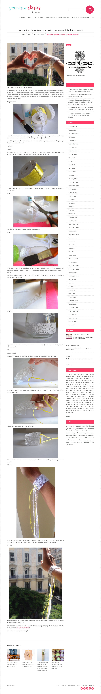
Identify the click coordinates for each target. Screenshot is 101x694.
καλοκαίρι (91, 435)
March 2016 (72, 255)
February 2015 (73, 300)
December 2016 (74, 224)
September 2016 (74, 234)
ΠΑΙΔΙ (41, 17)
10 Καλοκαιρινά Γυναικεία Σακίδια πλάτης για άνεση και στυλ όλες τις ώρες (27, 664)
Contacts (91, 685)
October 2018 (73, 147)
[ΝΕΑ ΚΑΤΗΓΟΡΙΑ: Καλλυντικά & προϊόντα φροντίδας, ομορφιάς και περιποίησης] (58, 655)
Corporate (84, 685)
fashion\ (83, 426)
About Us (64, 685)
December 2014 (74, 307)
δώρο (79, 435)
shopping (71, 430)
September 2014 (74, 318)
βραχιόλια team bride (23, 628)
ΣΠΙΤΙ (35, 17)
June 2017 (72, 203)
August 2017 (73, 196)
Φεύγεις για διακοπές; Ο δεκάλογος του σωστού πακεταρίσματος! (12, 664)
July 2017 (72, 199)
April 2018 (72, 168)
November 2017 (74, 186)
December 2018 (74, 144)
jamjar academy (84, 17)
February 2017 (73, 217)
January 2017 (73, 220)
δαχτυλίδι (87, 433)
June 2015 (72, 286)
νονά (89, 437)
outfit (67, 430)
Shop (78, 685)
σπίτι (93, 440)
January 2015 (73, 304)
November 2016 (74, 227)
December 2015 (74, 266)
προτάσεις (79, 440)
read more (68, 364)
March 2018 (72, 172)
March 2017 (72, 213)
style (74, 430)
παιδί (67, 440)
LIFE (93, 17)
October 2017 (73, 189)
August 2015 (73, 280)
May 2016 (72, 248)
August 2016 (73, 238)
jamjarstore (91, 428)
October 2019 (73, 130)
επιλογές (83, 435)
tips (77, 430)
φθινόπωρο (79, 442)
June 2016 (72, 245)
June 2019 (72, 137)
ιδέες (87, 435)
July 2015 (72, 283)
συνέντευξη (73, 442)
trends (80, 430)
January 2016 (73, 262)
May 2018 (72, 165)
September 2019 (74, 133)
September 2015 (74, 276)
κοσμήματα (73, 437)
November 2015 (74, 269)
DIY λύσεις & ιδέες (39, 34)
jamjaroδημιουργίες (80, 428)
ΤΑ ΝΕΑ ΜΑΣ (22, 17)
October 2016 (73, 231)
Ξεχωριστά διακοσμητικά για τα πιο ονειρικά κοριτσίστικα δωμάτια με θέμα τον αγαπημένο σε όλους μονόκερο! (80, 102)
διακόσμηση (69, 435)
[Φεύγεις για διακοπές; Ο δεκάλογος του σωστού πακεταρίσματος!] (13, 655)
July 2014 (72, 325)
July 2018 (72, 158)
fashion (78, 426)
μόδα (85, 437)
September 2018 (74, 151)
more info (68, 416)
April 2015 (72, 293)
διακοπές (92, 433)
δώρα (75, 435)
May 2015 (72, 290)
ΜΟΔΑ (29, 17)
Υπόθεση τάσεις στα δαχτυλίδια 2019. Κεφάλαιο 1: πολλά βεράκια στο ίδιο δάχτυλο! (80, 115)
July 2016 (72, 241)
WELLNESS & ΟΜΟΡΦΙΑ (63, 17)
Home (23, 34)
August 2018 (73, 154)
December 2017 (74, 182)
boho (67, 426)
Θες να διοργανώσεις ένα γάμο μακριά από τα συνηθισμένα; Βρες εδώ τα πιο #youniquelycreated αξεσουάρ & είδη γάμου (42, 666)
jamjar (69, 428)
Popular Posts (71, 685)
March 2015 (72, 297)
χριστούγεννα (69, 444)
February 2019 (73, 140)
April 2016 (72, 252)
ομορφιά (92, 437)
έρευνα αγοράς (73, 433)
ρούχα (85, 440)
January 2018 (73, 179)
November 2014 (74, 311)
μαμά (78, 437)
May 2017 (72, 206)
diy (73, 426)
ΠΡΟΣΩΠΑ (74, 17)
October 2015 (73, 273)
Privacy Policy (12, 685)
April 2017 (72, 210)
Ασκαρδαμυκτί (81, 75)
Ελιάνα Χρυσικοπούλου (88, 430)
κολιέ (67, 437)
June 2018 (72, 161)
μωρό (81, 437)
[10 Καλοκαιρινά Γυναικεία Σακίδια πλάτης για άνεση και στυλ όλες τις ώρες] (28, 655)
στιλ (67, 442)
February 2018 (73, 175)
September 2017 (74, 192)
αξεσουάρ (79, 433)
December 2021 (74, 126)
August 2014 (73, 321)
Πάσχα (67, 433)
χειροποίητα (89, 442)
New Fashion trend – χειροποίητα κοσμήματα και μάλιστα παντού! (79, 358)
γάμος (84, 433)
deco (71, 426)
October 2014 (73, 314)
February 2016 (73, 259)
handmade (90, 426)
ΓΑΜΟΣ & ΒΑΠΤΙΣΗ (50, 17)
